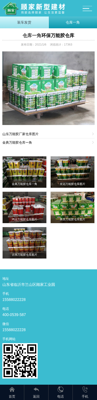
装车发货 (24, 22)
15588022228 (14, 300)
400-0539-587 (14, 315)
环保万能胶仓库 (57, 35)
